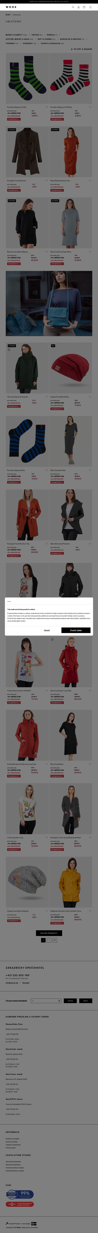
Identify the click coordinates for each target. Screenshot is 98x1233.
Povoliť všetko (76, 630)
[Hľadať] (73, 7)
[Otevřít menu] (90, 7)
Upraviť (47, 630)
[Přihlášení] (78, 7)
